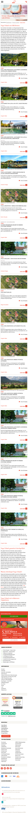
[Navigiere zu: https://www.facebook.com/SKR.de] (8, 768)
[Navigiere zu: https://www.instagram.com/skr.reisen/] (2, 768)
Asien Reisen (4, 725)
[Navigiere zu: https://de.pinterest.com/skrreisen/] (11, 768)
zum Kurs (22, 83)
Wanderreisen (4, 760)
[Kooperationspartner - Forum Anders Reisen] (2, 802)
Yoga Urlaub (22, 22)
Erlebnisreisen (18, 745)
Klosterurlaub (4, 751)
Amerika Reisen (4, 728)
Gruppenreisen (18, 752)
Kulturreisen (17, 760)
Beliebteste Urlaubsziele (6, 748)
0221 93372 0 (11, 632)
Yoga (2, 68)
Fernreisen (3, 745)
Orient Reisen (4, 729)
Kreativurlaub (4, 749)
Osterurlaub (3, 761)
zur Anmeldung (14, 616)
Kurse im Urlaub (15, 22)
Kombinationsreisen (19, 754)
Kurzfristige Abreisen (5, 754)
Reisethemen (8, 22)
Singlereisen (17, 751)
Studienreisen (4, 743)
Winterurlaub (18, 758)
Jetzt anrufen (14, 640)
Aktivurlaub (17, 746)
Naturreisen (3, 752)
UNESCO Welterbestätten (20, 742)
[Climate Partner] (6, 787)
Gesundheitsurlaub (19, 748)
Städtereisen (3, 746)
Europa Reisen (4, 733)
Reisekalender (4, 758)
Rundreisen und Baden (6, 757)
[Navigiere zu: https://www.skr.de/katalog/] (14, 624)
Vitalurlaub (17, 749)
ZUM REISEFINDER (6, 736)
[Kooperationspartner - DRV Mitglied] (3, 808)
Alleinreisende (4, 755)
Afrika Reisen (4, 726)
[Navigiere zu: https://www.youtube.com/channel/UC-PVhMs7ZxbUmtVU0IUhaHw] (5, 768)
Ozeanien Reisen (4, 731)
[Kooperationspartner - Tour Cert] (3, 794)
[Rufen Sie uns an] (26, 1)
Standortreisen (18, 743)
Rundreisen (3, 742)
